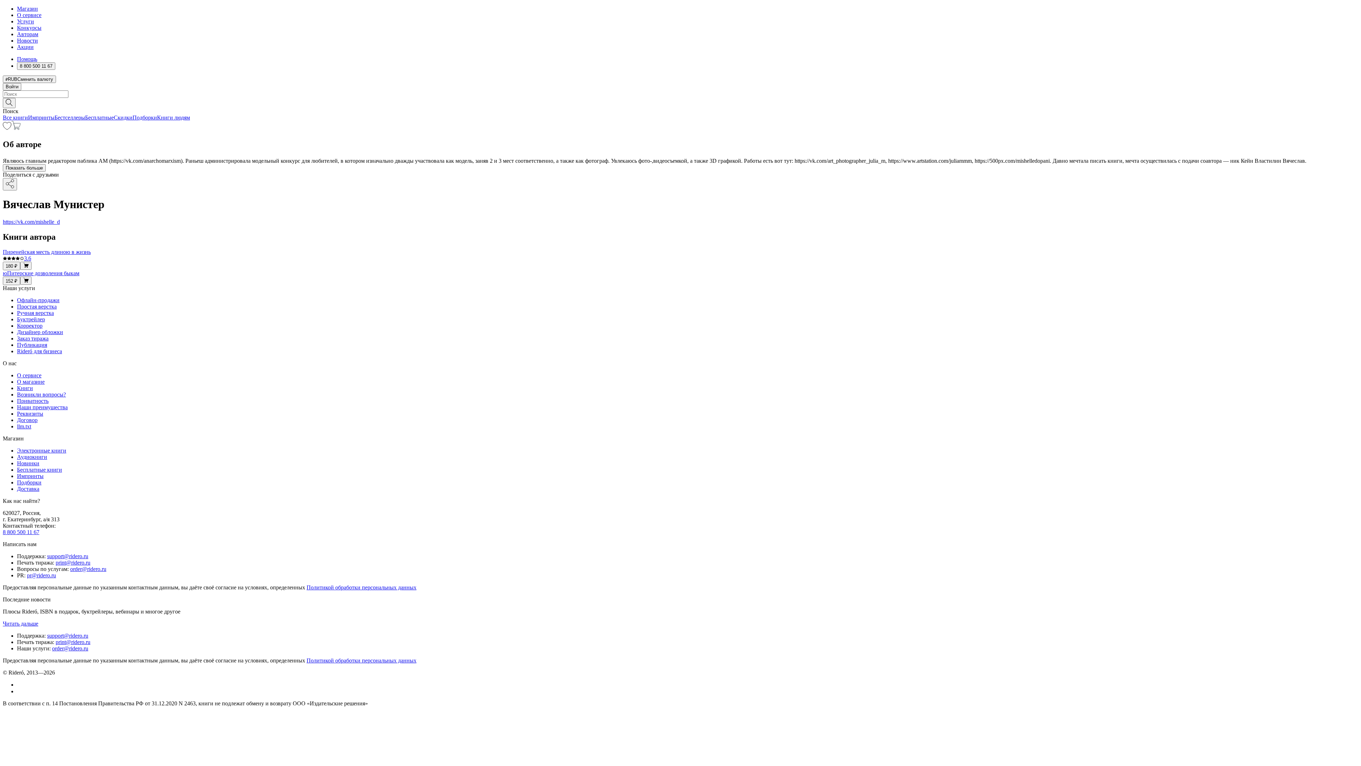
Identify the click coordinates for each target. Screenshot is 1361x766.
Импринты (41, 118)
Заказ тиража (33, 338)
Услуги (25, 21)
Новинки (28, 463)
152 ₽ (11, 281)
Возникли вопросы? (41, 395)
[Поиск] (9, 103)
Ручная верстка (35, 313)
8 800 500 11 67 (21, 532)
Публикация (32, 345)
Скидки (123, 118)
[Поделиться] (10, 184)
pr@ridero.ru (41, 575)
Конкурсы (29, 28)
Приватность (33, 401)
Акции (25, 47)
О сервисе (29, 15)
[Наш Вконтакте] (20, 685)
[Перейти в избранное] (7, 128)
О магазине (31, 382)
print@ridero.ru (73, 563)
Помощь (27, 59)
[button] (680, 102)
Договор (27, 420)
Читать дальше (20, 624)
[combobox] (680, 94)
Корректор (30, 326)
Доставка (28, 489)
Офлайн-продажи (38, 300)
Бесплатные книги (39, 470)
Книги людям (173, 118)
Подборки (145, 118)
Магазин (27, 9)
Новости (27, 41)
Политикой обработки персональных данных (361, 587)
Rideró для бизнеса (39, 351)
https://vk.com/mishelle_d (31, 222)
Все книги (15, 118)
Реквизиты (30, 414)
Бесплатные (99, 118)
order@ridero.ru (88, 569)
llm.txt (24, 426)
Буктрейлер (31, 319)
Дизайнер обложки (40, 332)
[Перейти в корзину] (16, 128)
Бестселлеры (70, 118)
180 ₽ (11, 266)
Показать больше (24, 168)
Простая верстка (37, 307)
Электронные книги (41, 451)
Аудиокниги (32, 457)
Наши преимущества (42, 407)
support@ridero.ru (67, 556)
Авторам (27, 34)
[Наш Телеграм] (20, 691)
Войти (12, 86)
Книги (25, 388)
